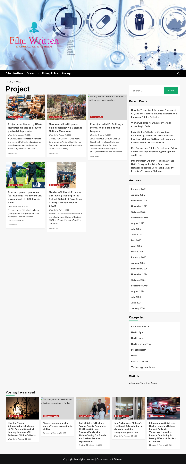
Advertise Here (14, 73)
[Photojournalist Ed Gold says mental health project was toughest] (107, 107)
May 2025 (136, 240)
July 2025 (136, 229)
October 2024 (138, 280)
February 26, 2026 (95, 445)
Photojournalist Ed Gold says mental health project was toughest (106, 128)
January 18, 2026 (24, 135)
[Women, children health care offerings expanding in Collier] (57, 408)
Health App (137, 332)
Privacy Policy (50, 73)
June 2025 (136, 234)
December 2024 (139, 268)
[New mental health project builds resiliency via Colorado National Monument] (66, 107)
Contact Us (32, 73)
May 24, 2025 (22, 206)
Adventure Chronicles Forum (143, 383)
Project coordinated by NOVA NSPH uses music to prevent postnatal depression (25, 128)
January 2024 (138, 308)
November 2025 (139, 206)
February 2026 (138, 189)
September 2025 (139, 217)
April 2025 (136, 246)
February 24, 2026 (130, 436)
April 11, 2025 (64, 210)
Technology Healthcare (143, 367)
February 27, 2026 (59, 433)
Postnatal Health (15, 117)
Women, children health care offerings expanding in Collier (151, 124)
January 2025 (138, 263)
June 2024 (136, 302)
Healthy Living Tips (141, 344)
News (134, 355)
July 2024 (136, 297)
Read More (12, 153)
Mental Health (55, 117)
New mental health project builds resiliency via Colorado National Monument (65, 128)
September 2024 (139, 285)
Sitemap (65, 73)
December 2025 (139, 200)
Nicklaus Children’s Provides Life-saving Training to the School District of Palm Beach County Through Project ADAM (66, 199)
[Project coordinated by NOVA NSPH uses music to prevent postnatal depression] (25, 107)
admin (12, 135)
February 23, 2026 (165, 445)
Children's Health (16, 185)
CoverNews (102, 459)
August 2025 (137, 223)
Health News (137, 338)
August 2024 (137, 291)
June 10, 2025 (105, 135)
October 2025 (138, 212)
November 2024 (139, 274)
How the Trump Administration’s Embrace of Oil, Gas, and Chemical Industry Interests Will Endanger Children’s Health (154, 113)
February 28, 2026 (24, 439)
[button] (178, 73)
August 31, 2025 (65, 135)
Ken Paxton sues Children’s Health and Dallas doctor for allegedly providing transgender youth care (154, 151)
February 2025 (138, 257)
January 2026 (138, 195)
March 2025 (137, 251)
